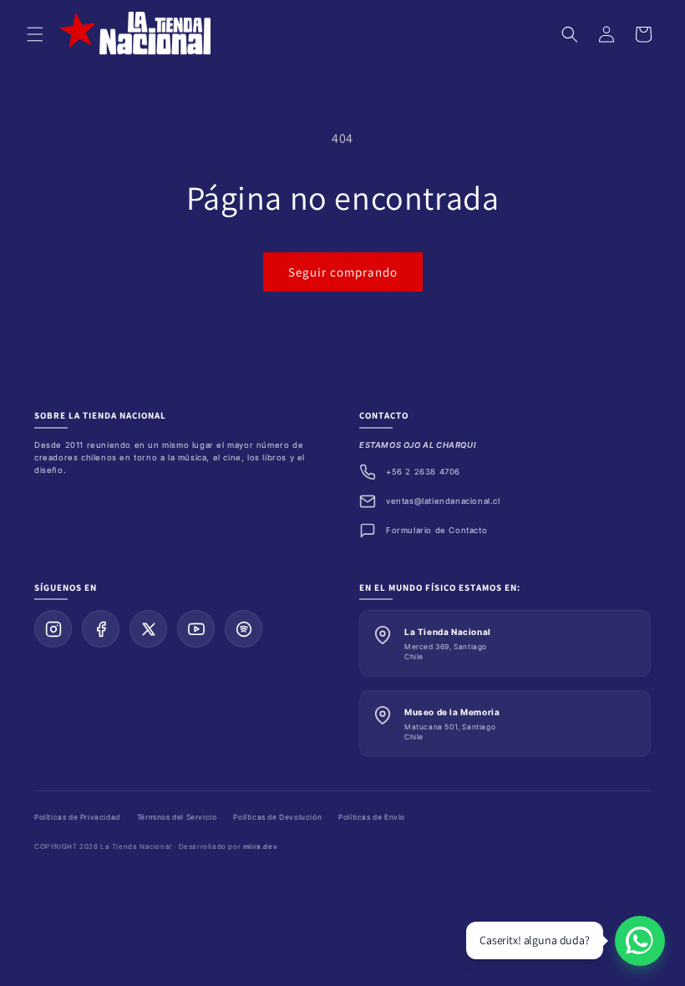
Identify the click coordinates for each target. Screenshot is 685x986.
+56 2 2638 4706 (423, 471)
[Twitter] (148, 629)
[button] (35, 34)
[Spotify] (243, 629)
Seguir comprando (343, 272)
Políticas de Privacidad (77, 817)
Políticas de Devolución (277, 817)
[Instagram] (53, 629)
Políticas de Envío (371, 817)
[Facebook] (100, 629)
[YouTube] (196, 629)
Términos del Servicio (177, 817)
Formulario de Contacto (436, 530)
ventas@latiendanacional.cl (443, 501)
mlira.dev (260, 846)
